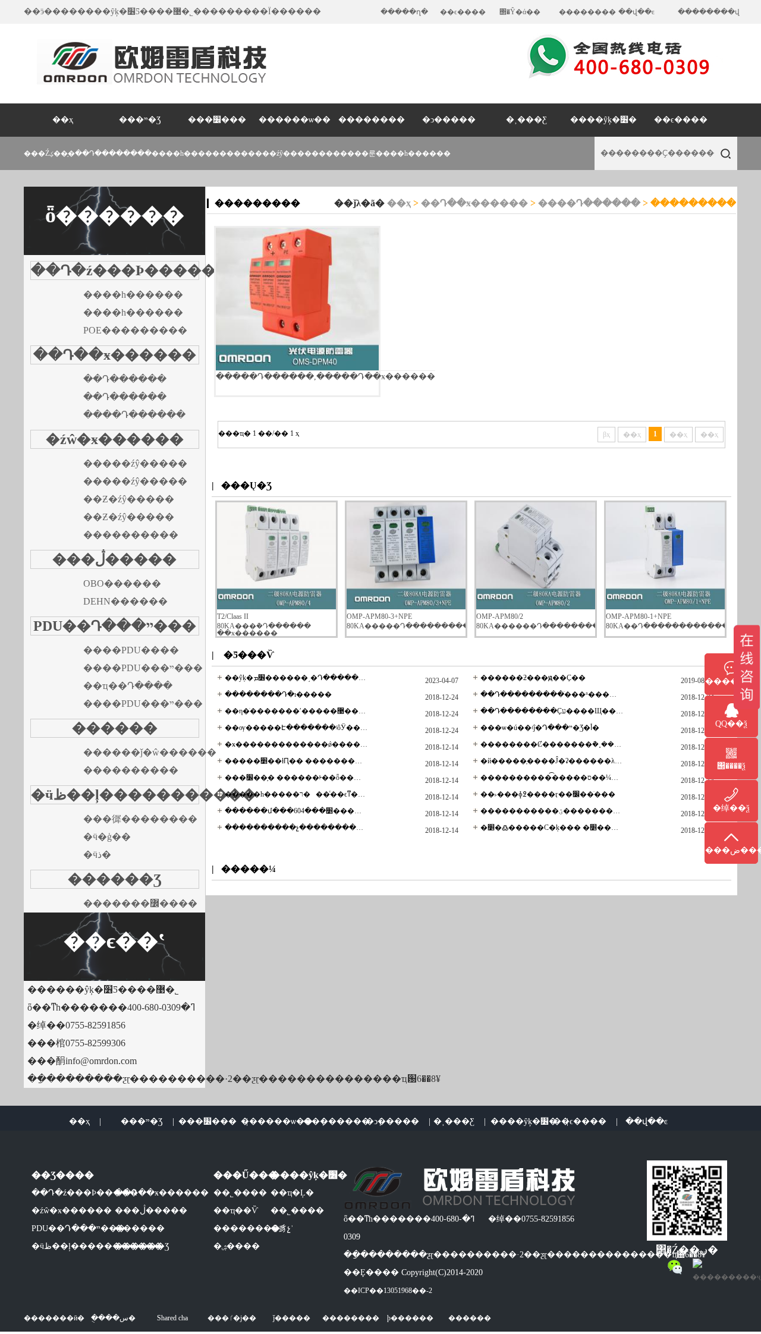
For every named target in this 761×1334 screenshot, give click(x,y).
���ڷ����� (114, 559)
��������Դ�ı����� (278, 694)
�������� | (342, 1121)
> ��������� (688, 203)
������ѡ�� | (282, 1121)
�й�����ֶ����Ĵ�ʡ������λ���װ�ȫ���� (551, 761)
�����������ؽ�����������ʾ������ (551, 811)
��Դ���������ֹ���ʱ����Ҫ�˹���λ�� (551, 694)
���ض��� (731, 850)
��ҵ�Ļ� (292, 1192)
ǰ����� (291, 1318)
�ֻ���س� (113, 1318)
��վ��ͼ (636, 12)
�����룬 (354, 153)
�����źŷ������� (287, 153)
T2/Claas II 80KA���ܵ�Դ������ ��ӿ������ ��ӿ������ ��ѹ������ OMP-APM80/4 (273, 632)
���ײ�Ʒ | (147, 1121)
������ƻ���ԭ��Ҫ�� (533, 678)
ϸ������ (410, 1318)
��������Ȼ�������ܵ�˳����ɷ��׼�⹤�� (551, 744)
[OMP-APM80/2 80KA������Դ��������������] (535, 607)
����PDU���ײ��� (143, 668)
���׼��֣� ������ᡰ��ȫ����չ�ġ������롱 (296, 777)
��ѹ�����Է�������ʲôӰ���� (296, 727)
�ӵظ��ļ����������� (143, 795)
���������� (130, 535)
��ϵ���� (463, 12)
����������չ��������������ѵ (296, 827)
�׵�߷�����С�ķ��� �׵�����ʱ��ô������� (551, 827)
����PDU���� (131, 650)
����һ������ (413, 153)
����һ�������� (196, 153)
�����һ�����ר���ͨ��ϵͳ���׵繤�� (296, 794)
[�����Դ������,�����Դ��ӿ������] (297, 299)
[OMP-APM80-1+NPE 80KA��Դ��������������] (665, 607)
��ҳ (62, 119)
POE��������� (135, 330)
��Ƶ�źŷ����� (128, 499)
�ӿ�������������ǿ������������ (296, 744)
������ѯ (731, 681)
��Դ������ (124, 379)
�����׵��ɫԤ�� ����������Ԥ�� (296, 761)
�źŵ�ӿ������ (115, 439)
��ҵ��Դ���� (127, 686)
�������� (587, 12)
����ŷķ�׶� (603, 119)
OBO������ (122, 583)
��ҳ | (85, 1121)
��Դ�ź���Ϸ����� (123, 270)
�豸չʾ (282, 1228)
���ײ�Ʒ (140, 119)
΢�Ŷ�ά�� (519, 12)
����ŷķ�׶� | (529, 1121)
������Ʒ (115, 879)
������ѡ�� (295, 119)
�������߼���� (140, 903)
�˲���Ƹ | (459, 1121)
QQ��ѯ (731, 723)
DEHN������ (125, 601)
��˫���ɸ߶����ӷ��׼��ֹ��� (547, 794)
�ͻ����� (449, 119)
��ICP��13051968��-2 (388, 1290)
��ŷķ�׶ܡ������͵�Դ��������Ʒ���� (296, 678)
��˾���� (240, 1192)
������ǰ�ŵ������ (149, 752)
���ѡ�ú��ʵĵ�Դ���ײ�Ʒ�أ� (539, 727)
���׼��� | (213, 1121)
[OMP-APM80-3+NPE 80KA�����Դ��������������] (406, 607)
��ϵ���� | (585, 1121)
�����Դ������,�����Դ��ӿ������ (325, 376)
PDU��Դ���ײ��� (114, 626)
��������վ (709, 12)
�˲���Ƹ (526, 119)
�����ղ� (404, 12)
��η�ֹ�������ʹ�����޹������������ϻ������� (296, 711)
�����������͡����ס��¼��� (551, 777)
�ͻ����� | (398, 1121)
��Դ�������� (113, 153)
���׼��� (217, 119)
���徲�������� (140, 819)
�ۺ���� (236, 1246)
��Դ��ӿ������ (114, 355)
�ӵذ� (97, 855)
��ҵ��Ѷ (235, 1210)
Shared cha (172, 1318)
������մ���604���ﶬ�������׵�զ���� (296, 811)
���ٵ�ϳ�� (231, 1318)
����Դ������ (134, 415)
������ (115, 728)
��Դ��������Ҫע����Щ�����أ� (551, 711)
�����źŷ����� (135, 463)
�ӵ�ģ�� (107, 837)
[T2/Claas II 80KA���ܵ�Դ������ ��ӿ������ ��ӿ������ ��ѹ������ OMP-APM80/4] (276, 607)
